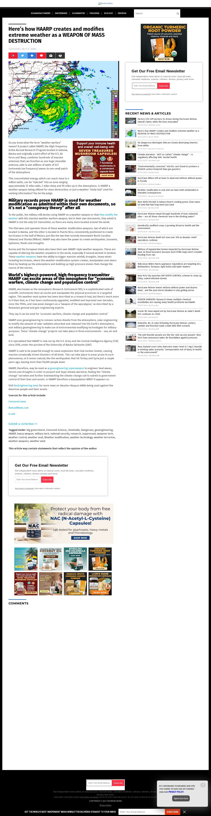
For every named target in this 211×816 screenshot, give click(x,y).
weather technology (81, 437)
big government (36, 430)
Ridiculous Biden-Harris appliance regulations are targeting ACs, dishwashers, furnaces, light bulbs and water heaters (169, 265)
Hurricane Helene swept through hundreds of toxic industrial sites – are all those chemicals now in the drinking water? (168, 215)
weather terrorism (104, 437)
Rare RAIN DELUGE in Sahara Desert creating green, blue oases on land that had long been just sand (169, 203)
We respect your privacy (89, 797)
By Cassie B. (153, 317)
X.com (11, 413)
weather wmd (37, 441)
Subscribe (172, 811)
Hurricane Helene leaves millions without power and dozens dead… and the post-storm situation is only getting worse (167, 289)
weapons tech (105, 433)
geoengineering (104, 430)
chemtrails (74, 430)
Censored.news (17, 401)
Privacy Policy (105, 805)
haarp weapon (25, 433)
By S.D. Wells (153, 137)
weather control (17, 437)
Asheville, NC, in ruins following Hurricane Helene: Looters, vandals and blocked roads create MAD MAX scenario (167, 324)
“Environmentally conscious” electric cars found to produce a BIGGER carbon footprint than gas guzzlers (168, 168)
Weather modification (56, 437)
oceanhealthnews (40, 13)
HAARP (12, 433)
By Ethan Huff (153, 208)
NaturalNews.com (18, 407)
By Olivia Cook (154, 161)
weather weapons (26, 256)
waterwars (61, 13)
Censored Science (56, 430)
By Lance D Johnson (156, 149)
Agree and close (181, 798)
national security (59, 433)
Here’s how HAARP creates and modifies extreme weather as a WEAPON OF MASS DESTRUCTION (168, 132)
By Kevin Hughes (154, 184)
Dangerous (87, 430)
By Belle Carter (154, 125)
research (76, 433)
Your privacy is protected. (24, 488)
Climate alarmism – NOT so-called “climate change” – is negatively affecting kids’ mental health (165, 156)
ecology (108, 13)
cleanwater (78, 13)
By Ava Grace (154, 172)
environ (122, 13)
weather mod (35, 437)
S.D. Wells (31, 49)
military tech (42, 433)
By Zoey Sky (153, 270)
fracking (94, 13)
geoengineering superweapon (67, 368)
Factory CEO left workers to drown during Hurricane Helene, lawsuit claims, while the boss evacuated (167, 120)
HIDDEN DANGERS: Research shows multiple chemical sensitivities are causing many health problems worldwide (166, 301)
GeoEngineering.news (26, 385)
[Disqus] (63, 646)
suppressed (89, 433)
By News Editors (155, 341)
